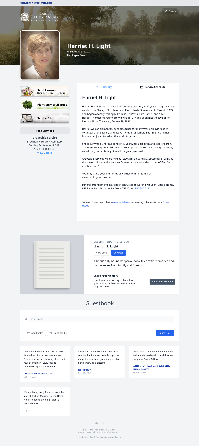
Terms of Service (108, 432)
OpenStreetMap (103, 437)
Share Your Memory (162, 281)
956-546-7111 (143, 188)
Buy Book (118, 252)
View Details (44, 152)
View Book (101, 252)
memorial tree (121, 202)
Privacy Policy (91, 432)
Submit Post (165, 332)
